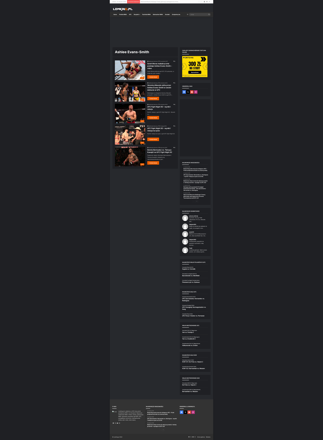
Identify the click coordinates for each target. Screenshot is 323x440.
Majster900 (192, 224)
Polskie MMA (123, 14)
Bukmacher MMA (158, 14)
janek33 (191, 232)
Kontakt (167, 14)
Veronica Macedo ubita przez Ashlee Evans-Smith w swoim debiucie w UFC (159, 87)
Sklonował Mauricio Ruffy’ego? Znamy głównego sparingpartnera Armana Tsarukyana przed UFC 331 (167, 1)
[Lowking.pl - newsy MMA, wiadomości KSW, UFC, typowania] (122, 9)
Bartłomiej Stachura (153, 61)
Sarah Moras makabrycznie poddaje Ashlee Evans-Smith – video (159, 66)
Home (115, 14)
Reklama (208, 437)
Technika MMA (146, 14)
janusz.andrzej (193, 216)
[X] (115, 423)
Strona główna (201, 437)
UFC (130, 14)
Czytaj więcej (153, 77)
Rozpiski (136, 14)
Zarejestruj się (176, 14)
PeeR (190, 248)
